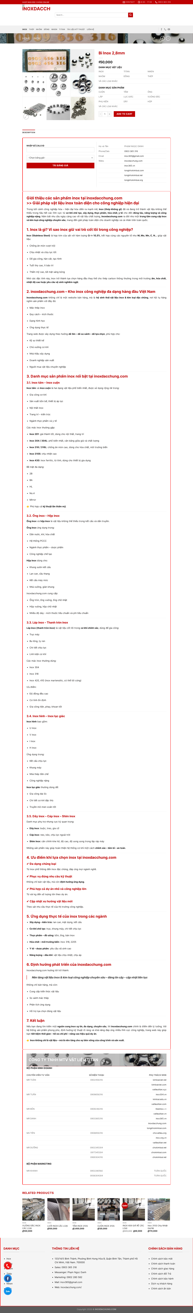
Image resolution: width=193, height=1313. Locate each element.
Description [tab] (28, 132)
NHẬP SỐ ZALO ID (35, 145)
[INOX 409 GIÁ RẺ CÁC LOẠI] (134, 1209)
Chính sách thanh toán (163, 1263)
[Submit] (130, 15)
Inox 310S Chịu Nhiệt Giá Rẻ (158, 1226)
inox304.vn (161, 1094)
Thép (31, 29)
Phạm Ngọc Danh (77, 1272)
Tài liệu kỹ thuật (76, 29)
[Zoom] (26, 116)
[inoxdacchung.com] (36, 14)
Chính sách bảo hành (162, 1278)
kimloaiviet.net (159, 1080)
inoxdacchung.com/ (71, 1287)
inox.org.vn (161, 1138)
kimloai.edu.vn (159, 1099)
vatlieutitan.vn (159, 1113)
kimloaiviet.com (159, 1084)
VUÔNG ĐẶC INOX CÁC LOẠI (31, 1226)
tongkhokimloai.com (134, 170)
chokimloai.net (159, 1147)
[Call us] (165, 29)
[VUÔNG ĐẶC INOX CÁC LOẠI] (33, 1209)
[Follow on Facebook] (161, 29)
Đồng (46, 29)
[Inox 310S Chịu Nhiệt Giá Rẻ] (159, 1209)
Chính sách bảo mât (162, 1258)
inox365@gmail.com (134, 156)
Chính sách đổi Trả (161, 1273)
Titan (62, 29)
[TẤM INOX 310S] (83, 1209)
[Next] (170, 1217)
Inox (24, 29)
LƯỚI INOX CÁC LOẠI (57, 1226)
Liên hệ (90, 29)
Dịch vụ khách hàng (161, 1283)
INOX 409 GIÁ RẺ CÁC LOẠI (133, 1226)
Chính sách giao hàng (162, 1268)
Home (26, 38)
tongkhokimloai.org (133, 180)
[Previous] (22, 1217)
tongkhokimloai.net (133, 175)
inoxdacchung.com (133, 161)
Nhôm (39, 29)
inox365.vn (129, 165)
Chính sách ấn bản (161, 1288)
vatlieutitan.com (158, 1104)
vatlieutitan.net (159, 1142)
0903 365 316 (131, 151)
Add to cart (124, 114)
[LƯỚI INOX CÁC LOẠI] (58, 1209)
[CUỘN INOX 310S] (108, 1209)
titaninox (160, 1109)
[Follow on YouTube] (169, 29)
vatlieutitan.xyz (159, 1089)
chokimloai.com (158, 1152)
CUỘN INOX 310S (105, 1226)
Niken (54, 29)
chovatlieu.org (159, 1133)
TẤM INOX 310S (80, 1226)
